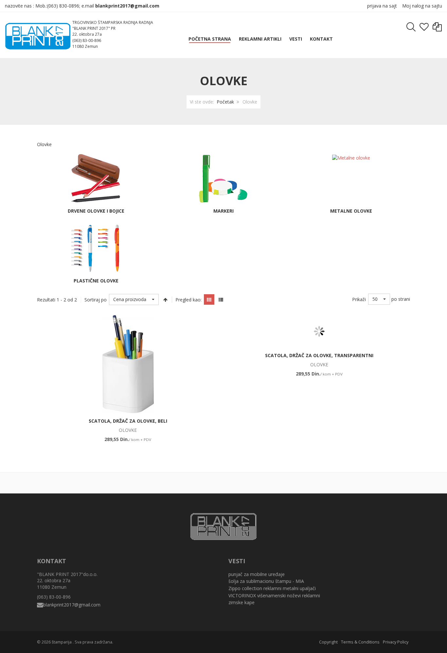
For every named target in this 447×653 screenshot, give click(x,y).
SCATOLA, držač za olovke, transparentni (319, 355)
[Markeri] (223, 178)
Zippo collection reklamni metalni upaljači (272, 588)
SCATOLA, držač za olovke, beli (128, 421)
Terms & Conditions (360, 642)
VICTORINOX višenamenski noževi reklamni (274, 595)
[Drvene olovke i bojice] (95, 178)
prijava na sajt (382, 6)
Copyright (328, 642)
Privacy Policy (395, 642)
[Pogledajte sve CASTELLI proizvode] (291, 482)
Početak (225, 102)
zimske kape (241, 602)
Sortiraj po (95, 300)
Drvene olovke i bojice (96, 211)
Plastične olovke (96, 281)
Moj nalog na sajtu (422, 6)
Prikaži (359, 299)
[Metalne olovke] (351, 157)
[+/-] (165, 299)
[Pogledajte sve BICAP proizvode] (105, 482)
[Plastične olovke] (95, 248)
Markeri (223, 211)
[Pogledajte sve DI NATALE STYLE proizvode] (353, 482)
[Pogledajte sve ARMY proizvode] (43, 482)
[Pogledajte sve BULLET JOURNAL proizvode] (229, 482)
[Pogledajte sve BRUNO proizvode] (167, 482)
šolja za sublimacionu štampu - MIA (266, 581)
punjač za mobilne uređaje (256, 574)
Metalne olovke (351, 211)
